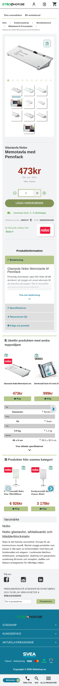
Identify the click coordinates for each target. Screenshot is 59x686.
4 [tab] (22, 80)
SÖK (36, 683)
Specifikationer (17, 308)
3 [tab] (17, 80)
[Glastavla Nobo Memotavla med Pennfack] (29, 58)
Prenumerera (46, 601)
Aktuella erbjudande (29, 642)
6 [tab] (32, 80)
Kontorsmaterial (21, 23)
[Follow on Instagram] (23, 581)
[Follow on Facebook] (6, 581)
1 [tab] (8, 80)
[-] (14, 193)
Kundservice (29, 633)
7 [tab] (36, 80)
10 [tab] (50, 80)
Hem (4, 23)
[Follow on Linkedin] (40, 581)
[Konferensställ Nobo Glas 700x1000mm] (16, 478)
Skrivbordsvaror (43, 23)
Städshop (29, 625)
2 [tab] (13, 80)
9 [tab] (46, 80)
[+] (44, 193)
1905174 (24, 220)
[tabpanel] (29, 58)
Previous (8, 488)
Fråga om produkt (19, 325)
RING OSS (27, 683)
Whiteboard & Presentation (20, 26)
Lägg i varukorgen (29, 203)
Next (50, 488)
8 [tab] (41, 80)
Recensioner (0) (18, 316)
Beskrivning (16, 260)
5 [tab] (27, 80)
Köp (18, 398)
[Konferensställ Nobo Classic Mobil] (43, 478)
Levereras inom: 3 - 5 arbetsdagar (30, 213)
